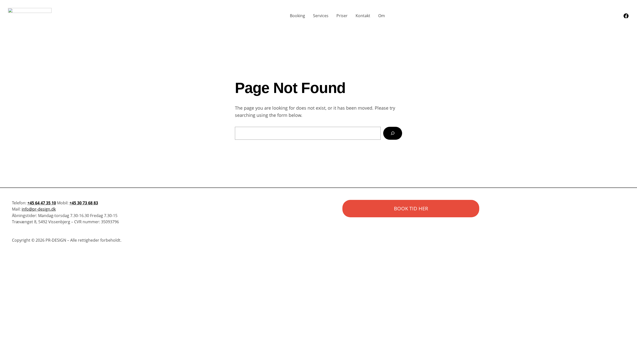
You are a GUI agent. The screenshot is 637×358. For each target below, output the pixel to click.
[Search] (392, 133)
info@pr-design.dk (39, 209)
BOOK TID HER (411, 208)
